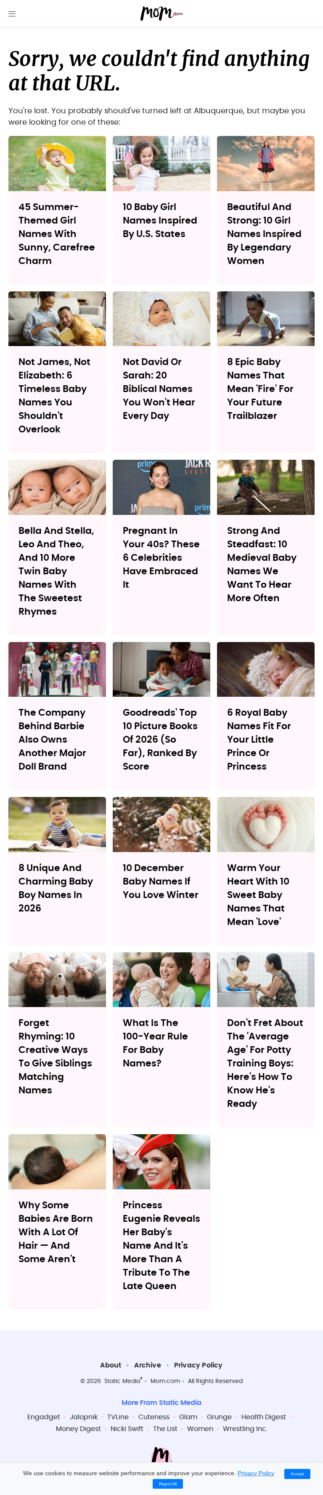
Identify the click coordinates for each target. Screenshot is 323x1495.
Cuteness (153, 1417)
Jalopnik (84, 1417)
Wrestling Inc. (245, 1429)
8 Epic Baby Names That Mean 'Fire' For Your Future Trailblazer (260, 389)
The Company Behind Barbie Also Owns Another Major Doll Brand (52, 739)
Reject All (168, 1484)
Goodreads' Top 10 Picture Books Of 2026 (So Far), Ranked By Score (160, 739)
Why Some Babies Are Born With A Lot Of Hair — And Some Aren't (56, 1232)
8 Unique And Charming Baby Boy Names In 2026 (56, 888)
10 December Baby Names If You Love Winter (161, 881)
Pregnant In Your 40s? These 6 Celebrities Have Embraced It (161, 557)
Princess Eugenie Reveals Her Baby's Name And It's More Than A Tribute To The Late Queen (161, 1246)
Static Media (122, 1381)
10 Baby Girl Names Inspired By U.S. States (160, 221)
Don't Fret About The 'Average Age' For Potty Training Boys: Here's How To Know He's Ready (265, 1063)
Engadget (43, 1417)
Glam (188, 1417)
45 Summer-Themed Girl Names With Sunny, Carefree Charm (57, 234)
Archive (147, 1365)
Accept (297, 1473)
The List (165, 1429)
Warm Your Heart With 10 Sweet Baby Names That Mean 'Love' (258, 895)
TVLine (118, 1417)
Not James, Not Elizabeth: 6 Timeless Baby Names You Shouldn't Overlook (54, 395)
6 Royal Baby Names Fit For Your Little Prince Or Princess (259, 739)
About (110, 1365)
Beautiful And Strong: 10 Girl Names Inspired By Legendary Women (264, 234)
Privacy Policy (198, 1365)
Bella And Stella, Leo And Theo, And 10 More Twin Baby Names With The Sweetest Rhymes (56, 571)
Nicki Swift (127, 1429)
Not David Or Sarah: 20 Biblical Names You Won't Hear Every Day (159, 389)
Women (200, 1429)
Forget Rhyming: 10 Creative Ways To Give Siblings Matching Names (55, 1056)
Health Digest (263, 1417)
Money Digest (78, 1429)
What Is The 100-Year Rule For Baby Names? (155, 1043)
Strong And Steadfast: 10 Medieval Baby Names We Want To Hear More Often (262, 564)
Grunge (219, 1417)
